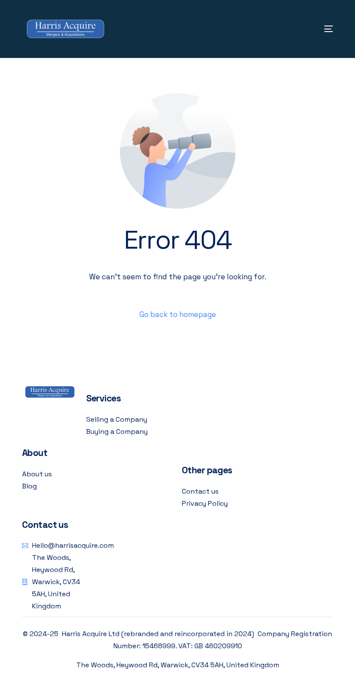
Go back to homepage (177, 314)
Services (103, 398)
